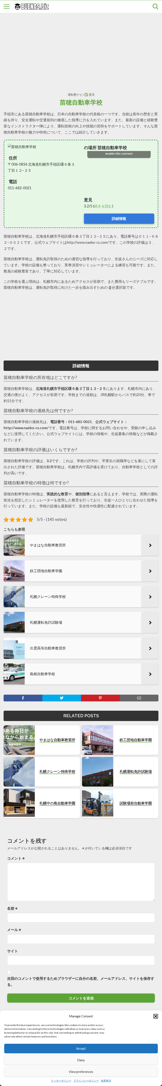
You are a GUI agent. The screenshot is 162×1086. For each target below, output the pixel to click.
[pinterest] (100, 698)
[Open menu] (6, 7)
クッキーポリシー (61, 1080)
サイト (12, 951)
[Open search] (155, 7)
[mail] (139, 698)
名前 (12, 908)
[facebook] (23, 698)
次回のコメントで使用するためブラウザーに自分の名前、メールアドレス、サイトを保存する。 (80, 981)
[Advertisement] (81, 48)
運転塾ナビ (75, 94)
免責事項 (106, 1080)
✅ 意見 (89, 94)
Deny (81, 1060)
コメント (16, 858)
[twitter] (61, 698)
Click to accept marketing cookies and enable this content (119, 151)
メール (14, 929)
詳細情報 (119, 218)
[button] (156, 1016)
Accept (81, 1048)
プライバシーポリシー (86, 1080)
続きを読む (103, 206)
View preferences (81, 1072)
